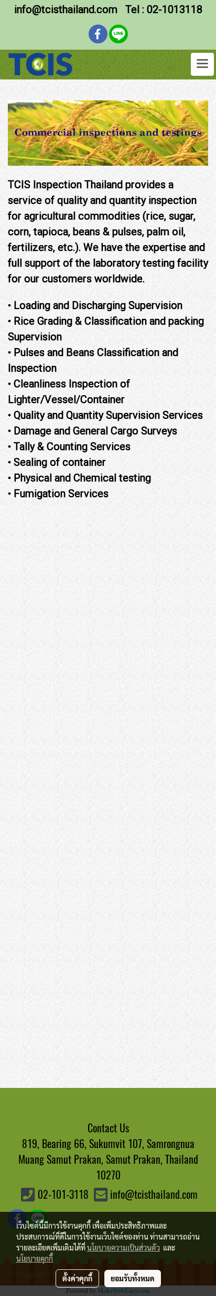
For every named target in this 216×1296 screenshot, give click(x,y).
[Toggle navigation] (202, 64)
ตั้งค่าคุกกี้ (77, 1278)
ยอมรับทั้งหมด (133, 1278)
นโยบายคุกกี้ (34, 1258)
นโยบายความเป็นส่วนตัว (123, 1247)
